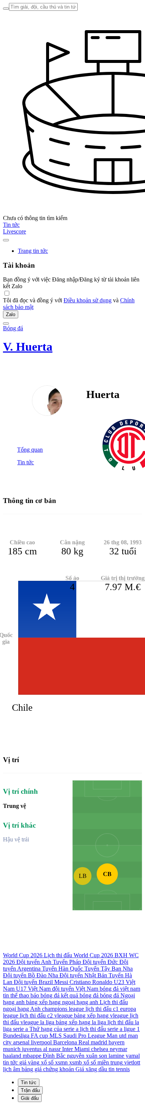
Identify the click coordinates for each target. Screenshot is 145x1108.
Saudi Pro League (84, 1035)
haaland (12, 1056)
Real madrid (92, 1042)
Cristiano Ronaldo (91, 982)
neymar (118, 1049)
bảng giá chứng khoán (48, 1069)
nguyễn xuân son (87, 1056)
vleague (63, 1015)
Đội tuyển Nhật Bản (83, 975)
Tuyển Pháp (67, 962)
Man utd (116, 1035)
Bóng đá (13, 328)
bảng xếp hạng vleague (101, 1015)
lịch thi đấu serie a (101, 1029)
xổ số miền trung (103, 1062)
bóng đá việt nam (120, 989)
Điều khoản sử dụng (88, 300)
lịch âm (11, 1069)
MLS (55, 1035)
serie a (20, 1029)
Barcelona (65, 1042)
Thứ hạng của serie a (53, 1029)
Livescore (14, 231)
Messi (61, 982)
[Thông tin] (6, 240)
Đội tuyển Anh (33, 962)
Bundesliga (16, 1035)
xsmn (61, 1062)
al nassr (52, 1049)
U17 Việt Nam (33, 989)
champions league (63, 1009)
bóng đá (109, 995)
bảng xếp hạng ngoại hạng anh (62, 1002)
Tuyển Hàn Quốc (62, 968)
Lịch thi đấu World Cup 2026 (78, 955)
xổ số (47, 1062)
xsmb (75, 1062)
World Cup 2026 (22, 955)
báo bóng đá (44, 995)
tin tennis (119, 1069)
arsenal (21, 1042)
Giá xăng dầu (91, 1069)
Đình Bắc (54, 1056)
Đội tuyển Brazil (33, 982)
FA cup (39, 1035)
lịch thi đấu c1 (102, 1009)
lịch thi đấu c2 (36, 1015)
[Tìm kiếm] (6, 8)
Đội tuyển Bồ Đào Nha (30, 975)
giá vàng (29, 1062)
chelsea (99, 1049)
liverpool (41, 1042)
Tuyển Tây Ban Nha (108, 968)
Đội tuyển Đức (100, 962)
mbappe (32, 1056)
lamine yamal (124, 1056)
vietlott (132, 1062)
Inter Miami (76, 1049)
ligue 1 (132, 1029)
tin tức (10, 1062)
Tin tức (11, 225)
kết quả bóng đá (80, 995)
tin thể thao (16, 995)
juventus (32, 1049)
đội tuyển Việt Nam (75, 989)
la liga (47, 1022)
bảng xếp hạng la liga (81, 1022)
